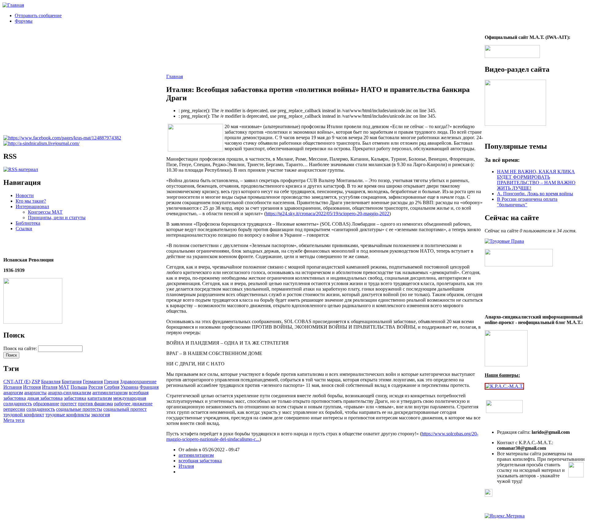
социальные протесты (79, 409)
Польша (79, 387)
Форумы (24, 21)
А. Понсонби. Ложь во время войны (535, 193)
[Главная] (13, 5)
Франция (149, 387)
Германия (93, 381)
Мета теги (14, 420)
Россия (95, 387)
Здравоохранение (138, 381)
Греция (111, 381)
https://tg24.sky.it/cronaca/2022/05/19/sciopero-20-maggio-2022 (327, 213)
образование (46, 403)
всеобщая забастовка (200, 460)
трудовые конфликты (67, 414)
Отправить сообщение (38, 15)
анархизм (13, 392)
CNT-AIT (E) (16, 381)
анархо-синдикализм (69, 392)
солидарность (40, 409)
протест (68, 403)
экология (100, 414)
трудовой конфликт (23, 414)
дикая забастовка (45, 398)
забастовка (75, 398)
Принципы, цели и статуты (57, 217)
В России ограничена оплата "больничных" (527, 202)
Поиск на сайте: (20, 348)
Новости (25, 195)
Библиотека (28, 223)
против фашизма (95, 403)
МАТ (64, 387)
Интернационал (32, 206)
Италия (49, 387)
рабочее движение (133, 403)
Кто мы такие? (31, 201)
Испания (12, 387)
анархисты (35, 392)
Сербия (111, 387)
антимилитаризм (110, 392)
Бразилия (50, 381)
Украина (129, 387)
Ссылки (24, 228)
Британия (72, 381)
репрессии (14, 409)
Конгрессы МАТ (45, 212)
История (32, 387)
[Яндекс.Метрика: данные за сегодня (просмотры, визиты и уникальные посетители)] (505, 516)
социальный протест (125, 409)
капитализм (99, 398)
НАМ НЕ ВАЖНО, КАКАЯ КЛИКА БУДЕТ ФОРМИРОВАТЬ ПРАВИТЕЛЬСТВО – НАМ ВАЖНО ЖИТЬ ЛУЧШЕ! (536, 180)
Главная (174, 76)
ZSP (36, 381)
